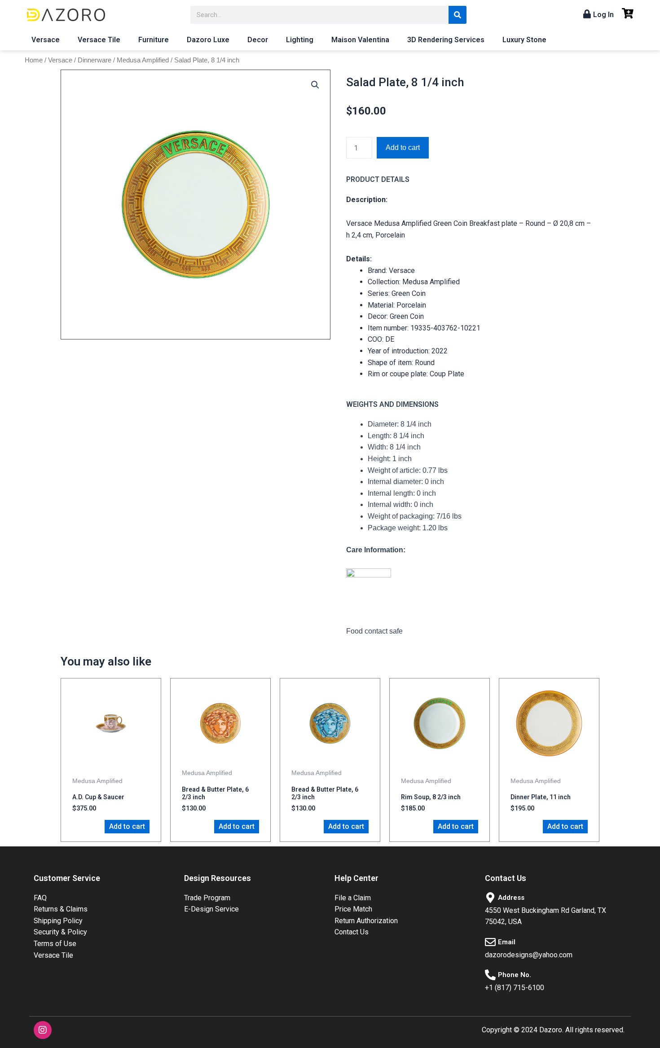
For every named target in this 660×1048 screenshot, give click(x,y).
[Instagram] (43, 1030)
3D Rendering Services (445, 39)
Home (34, 60)
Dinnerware (94, 60)
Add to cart (403, 147)
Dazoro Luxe (208, 39)
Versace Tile (99, 39)
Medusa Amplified (143, 60)
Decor (257, 39)
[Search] (457, 15)
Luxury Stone (524, 39)
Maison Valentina (360, 39)
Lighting (299, 39)
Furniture (153, 39)
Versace (45, 39)
